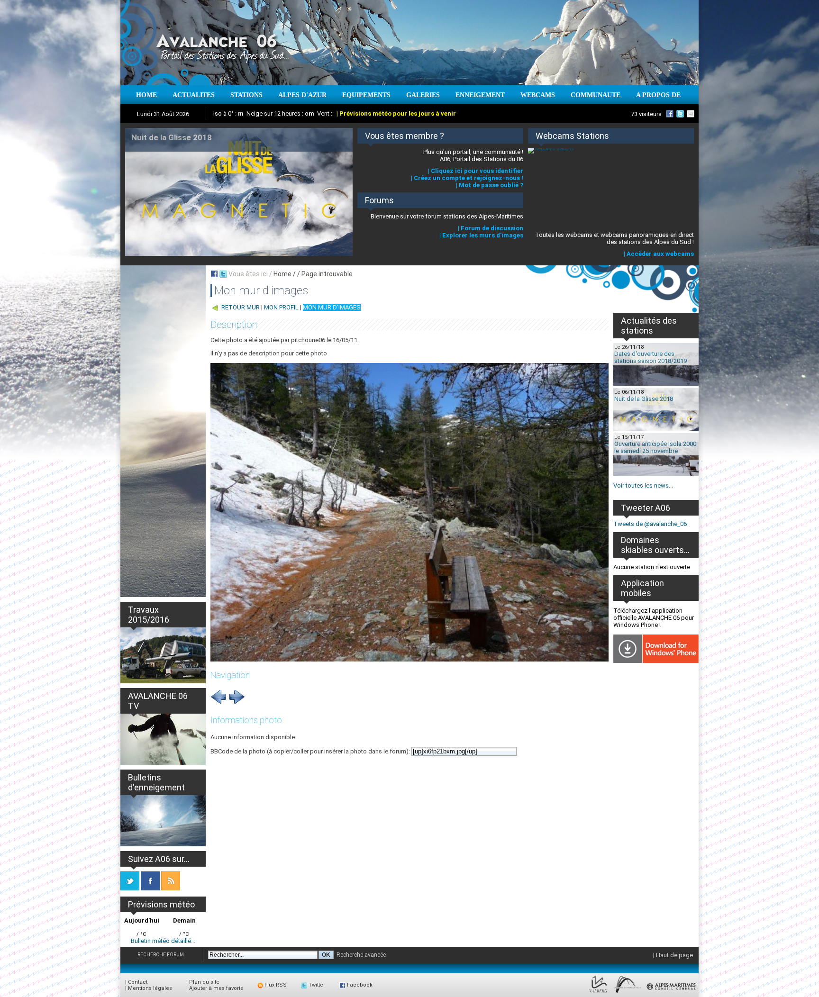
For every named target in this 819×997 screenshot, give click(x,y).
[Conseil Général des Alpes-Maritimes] (672, 993)
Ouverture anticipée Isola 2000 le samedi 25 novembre (655, 447)
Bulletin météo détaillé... (163, 940)
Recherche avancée (361, 955)
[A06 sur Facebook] (669, 114)
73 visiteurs (646, 114)
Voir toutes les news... (643, 485)
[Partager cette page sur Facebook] (214, 274)
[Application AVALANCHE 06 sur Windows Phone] (656, 660)
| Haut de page (673, 955)
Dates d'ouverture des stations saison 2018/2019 (650, 357)
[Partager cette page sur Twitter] (223, 274)
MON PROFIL (281, 307)
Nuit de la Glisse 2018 (643, 398)
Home (282, 274)
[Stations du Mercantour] (627, 993)
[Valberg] (598, 993)
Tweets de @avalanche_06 (650, 523)
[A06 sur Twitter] (680, 114)
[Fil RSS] (170, 888)
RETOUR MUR (240, 307)
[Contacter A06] (692, 114)
